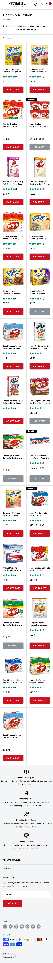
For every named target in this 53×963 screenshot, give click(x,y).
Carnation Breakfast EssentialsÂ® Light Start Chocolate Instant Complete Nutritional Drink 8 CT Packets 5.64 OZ (13, 70)
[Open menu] (4, 5)
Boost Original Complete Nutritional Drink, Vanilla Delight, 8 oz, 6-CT (39, 569)
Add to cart (13, 89)
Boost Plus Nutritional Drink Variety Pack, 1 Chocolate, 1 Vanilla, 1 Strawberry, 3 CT (38, 456)
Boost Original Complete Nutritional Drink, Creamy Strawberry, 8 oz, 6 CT (13, 237)
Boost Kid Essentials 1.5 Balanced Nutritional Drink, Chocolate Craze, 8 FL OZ (13, 402)
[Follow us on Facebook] (5, 926)
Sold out (40, 147)
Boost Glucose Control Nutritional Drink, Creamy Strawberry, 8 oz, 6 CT (12, 736)
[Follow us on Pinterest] (22, 926)
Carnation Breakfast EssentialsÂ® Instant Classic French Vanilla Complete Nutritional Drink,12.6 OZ (38, 237)
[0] (47, 4)
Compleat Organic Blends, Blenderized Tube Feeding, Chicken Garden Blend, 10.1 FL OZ (38, 624)
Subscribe (13, 903)
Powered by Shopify (9, 957)
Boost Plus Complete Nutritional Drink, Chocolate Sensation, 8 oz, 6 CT (39, 514)
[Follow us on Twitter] (11, 926)
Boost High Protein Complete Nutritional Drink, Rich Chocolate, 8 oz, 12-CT (13, 456)
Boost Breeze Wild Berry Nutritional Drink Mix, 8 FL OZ (13, 182)
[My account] (41, 4)
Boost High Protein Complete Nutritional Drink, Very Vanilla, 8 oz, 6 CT (39, 681)
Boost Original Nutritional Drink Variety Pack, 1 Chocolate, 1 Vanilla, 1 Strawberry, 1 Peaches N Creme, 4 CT (39, 125)
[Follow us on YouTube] (27, 926)
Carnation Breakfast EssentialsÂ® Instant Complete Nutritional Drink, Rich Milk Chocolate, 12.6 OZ (12, 292)
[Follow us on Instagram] (16, 926)
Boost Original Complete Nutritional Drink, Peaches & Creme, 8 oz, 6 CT (13, 125)
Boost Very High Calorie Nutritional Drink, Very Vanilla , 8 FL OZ (39, 182)
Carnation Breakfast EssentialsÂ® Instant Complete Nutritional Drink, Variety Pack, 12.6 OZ (39, 70)
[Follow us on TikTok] (33, 926)
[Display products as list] (48, 38)
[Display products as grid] (44, 38)
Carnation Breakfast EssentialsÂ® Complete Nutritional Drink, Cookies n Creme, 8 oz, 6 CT (39, 292)
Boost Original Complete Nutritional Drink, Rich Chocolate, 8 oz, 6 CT (39, 402)
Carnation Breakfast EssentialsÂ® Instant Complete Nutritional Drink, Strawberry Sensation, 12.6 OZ (12, 514)
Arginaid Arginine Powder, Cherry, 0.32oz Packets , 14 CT (12, 569)
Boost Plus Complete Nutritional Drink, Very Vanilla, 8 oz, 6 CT (12, 681)
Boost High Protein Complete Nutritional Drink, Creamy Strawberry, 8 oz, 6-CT (12, 624)
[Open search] (36, 4)
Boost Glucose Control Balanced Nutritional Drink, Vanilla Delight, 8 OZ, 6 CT (13, 347)
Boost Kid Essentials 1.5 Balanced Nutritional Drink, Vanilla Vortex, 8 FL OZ (39, 347)
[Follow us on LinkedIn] (39, 926)
